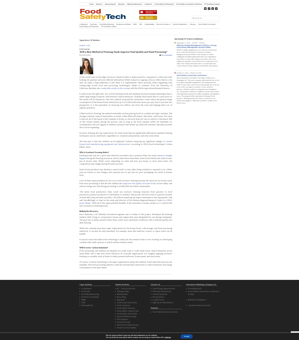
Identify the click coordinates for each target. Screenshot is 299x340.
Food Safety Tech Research (164, 4)
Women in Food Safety (126, 328)
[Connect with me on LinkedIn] (212, 8)
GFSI (140, 24)
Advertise (121, 4)
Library (192, 24)
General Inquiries (160, 294)
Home (91, 4)
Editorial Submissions (134, 4)
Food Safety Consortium (206, 24)
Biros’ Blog (121, 297)
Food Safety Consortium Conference (189, 4)
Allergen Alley (123, 291)
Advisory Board (110, 4)
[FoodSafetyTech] (102, 16)
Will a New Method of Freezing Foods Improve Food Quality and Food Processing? (123, 52)
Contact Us (148, 4)
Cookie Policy (158, 300)
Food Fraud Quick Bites (127, 303)
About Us (99, 4)
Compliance (83, 24)
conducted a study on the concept (115, 88)
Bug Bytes (121, 300)
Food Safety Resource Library (165, 312)
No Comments (167, 55)
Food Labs (93, 24)
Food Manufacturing (107, 24)
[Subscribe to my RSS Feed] (216, 8)
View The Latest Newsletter (148, 17)
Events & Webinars (179, 24)
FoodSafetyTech (195, 289)
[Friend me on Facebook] (209, 8)
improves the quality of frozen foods (139, 183)
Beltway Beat (122, 294)
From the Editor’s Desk (126, 317)
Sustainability (149, 24)
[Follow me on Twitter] (205, 8)
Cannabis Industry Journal (199, 305)
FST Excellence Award (212, 4)
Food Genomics (123, 305)
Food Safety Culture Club (128, 311)
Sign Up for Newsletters (163, 303)
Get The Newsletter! (148, 12)
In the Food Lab (84, 49)
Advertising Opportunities (164, 289)
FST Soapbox (122, 319)
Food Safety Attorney (126, 308)
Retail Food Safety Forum (128, 325)
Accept (186, 336)
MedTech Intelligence (197, 300)
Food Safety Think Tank (127, 314)
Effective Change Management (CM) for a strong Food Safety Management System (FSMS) (196, 46)
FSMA (135, 24)
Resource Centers (163, 24)
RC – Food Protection (126, 289)
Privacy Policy (158, 297)
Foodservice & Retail (123, 24)
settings (168, 337)
